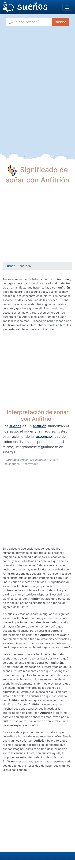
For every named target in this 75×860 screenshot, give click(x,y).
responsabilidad (48, 436)
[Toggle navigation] (67, 7)
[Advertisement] (37, 224)
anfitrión (39, 426)
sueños (15, 426)
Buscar (60, 22)
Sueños (10, 266)
